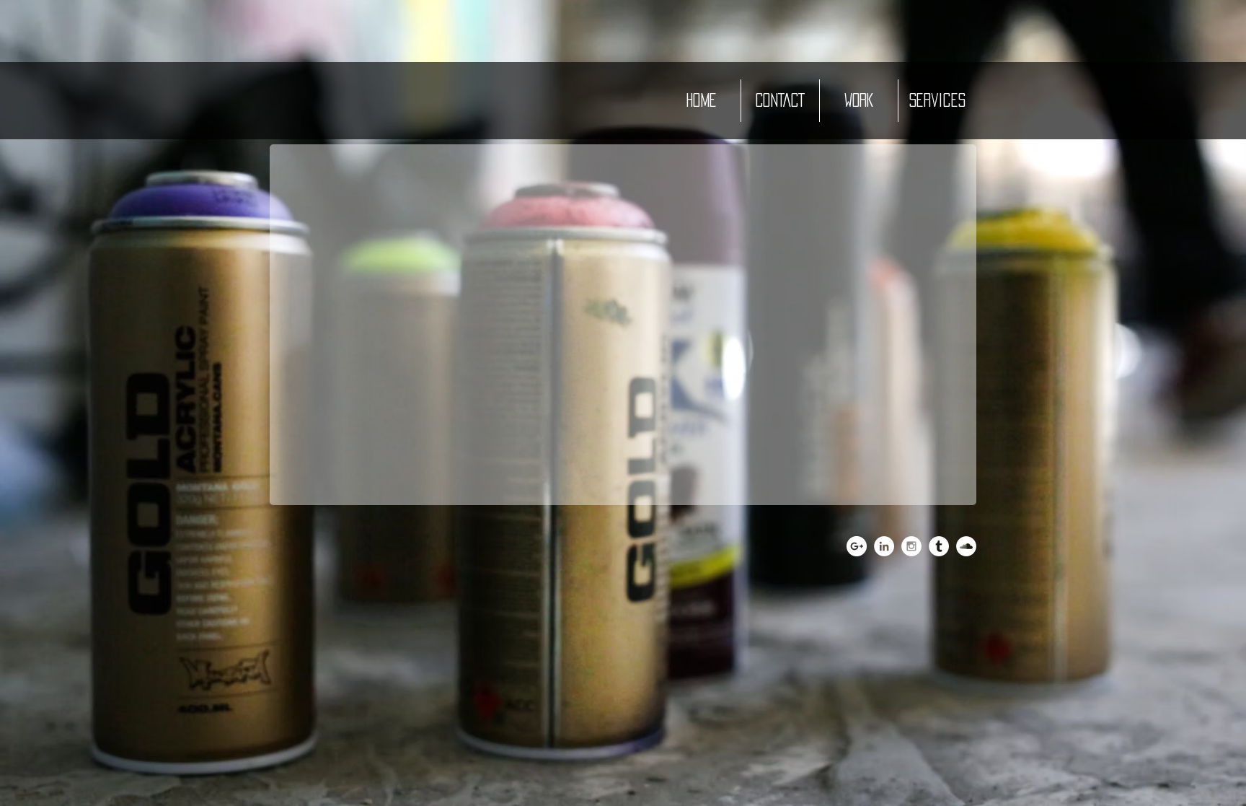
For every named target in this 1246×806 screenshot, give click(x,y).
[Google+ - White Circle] (857, 546)
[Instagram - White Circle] (911, 546)
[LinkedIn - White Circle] (884, 546)
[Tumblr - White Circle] (939, 546)
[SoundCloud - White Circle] (966, 546)
